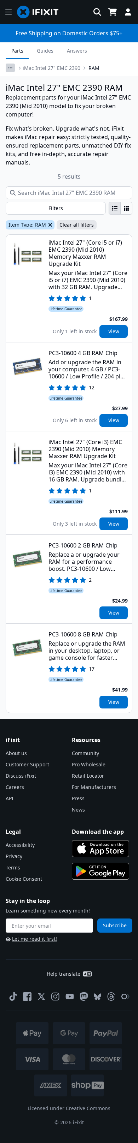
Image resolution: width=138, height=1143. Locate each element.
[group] (120, 208)
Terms (13, 867)
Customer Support (27, 764)
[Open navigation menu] (8, 12)
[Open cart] (112, 12)
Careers (15, 787)
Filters (55, 208)
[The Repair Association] (125, 996)
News (78, 809)
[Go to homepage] (40, 12)
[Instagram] (55, 996)
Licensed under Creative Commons (69, 1108)
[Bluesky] (97, 996)
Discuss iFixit (21, 775)
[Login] (128, 12)
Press (78, 798)
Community (85, 753)
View (113, 331)
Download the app (98, 832)
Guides (45, 50)
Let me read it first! (34, 938)
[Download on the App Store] (100, 848)
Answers (77, 50)
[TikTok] (13, 996)
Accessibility (20, 845)
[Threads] (111, 996)
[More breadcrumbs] (10, 68)
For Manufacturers (94, 787)
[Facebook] (27, 996)
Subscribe (115, 925)
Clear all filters (76, 224)
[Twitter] (41, 996)
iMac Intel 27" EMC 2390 (51, 68)
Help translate (63, 973)
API (9, 798)
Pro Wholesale (88, 764)
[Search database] (97, 12)
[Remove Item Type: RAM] (49, 225)
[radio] (115, 208)
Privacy (14, 856)
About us (16, 753)
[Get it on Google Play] (100, 871)
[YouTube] (69, 996)
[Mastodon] (84, 996)
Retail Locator (88, 775)
